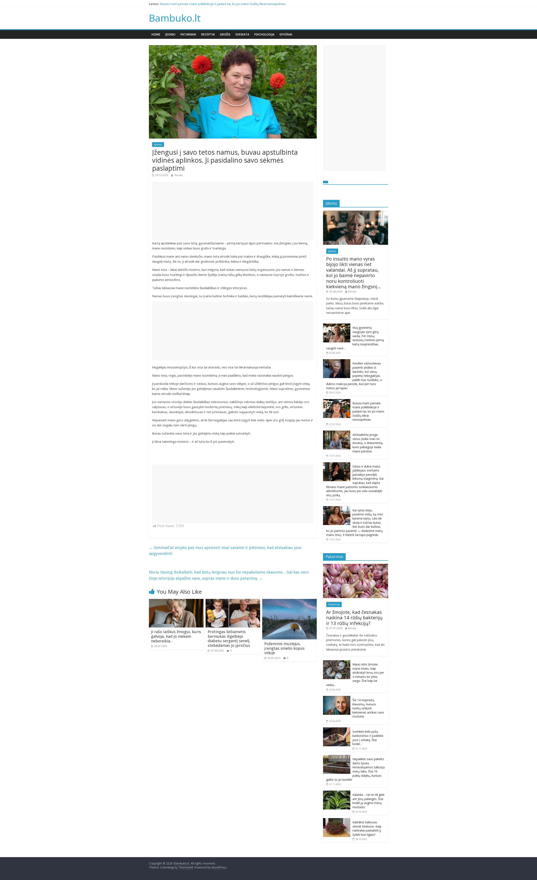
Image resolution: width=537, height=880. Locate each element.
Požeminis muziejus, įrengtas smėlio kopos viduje (284, 648)
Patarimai (188, 34)
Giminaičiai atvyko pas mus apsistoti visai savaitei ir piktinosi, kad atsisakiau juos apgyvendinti (225, 550)
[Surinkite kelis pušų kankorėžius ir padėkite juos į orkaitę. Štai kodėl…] (336, 730)
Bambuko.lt (175, 17)
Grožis (225, 34)
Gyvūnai (285, 34)
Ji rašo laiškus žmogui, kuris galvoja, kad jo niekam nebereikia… (176, 636)
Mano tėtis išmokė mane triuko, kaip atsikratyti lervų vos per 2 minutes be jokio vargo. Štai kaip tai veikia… (355, 674)
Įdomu (170, 34)
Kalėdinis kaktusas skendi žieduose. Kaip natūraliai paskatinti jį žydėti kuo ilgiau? (366, 828)
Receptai (208, 34)
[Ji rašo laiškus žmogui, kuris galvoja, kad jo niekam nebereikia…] (176, 601)
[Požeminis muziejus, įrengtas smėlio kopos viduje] (289, 601)
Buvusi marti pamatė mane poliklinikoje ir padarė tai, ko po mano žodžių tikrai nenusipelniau (222, 4)
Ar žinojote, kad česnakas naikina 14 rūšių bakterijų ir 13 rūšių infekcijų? (354, 617)
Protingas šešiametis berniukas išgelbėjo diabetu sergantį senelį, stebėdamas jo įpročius (229, 638)
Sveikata (242, 34)
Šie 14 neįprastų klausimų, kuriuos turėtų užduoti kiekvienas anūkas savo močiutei (368, 708)
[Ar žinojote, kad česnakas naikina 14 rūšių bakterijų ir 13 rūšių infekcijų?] (355, 566)
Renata (179, 175)
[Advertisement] (233, 211)
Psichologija (264, 34)
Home (155, 34)
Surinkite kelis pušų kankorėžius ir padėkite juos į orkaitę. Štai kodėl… (367, 737)
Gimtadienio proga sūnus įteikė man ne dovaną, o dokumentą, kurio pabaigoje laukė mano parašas (367, 443)
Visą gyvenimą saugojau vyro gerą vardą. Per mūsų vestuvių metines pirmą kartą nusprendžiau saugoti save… (355, 338)
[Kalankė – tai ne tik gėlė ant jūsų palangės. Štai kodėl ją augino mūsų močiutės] (336, 793)
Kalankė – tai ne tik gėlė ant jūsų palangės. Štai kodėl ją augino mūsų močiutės (368, 801)
